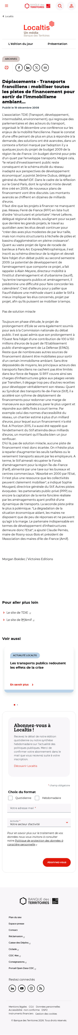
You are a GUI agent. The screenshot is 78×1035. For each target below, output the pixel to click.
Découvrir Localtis (25, 766)
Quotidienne (23, 798)
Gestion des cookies (46, 1013)
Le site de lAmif (19, 620)
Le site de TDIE (18, 612)
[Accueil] (37, 6)
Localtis (9, 16)
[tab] (14, 705)
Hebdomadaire (51, 798)
